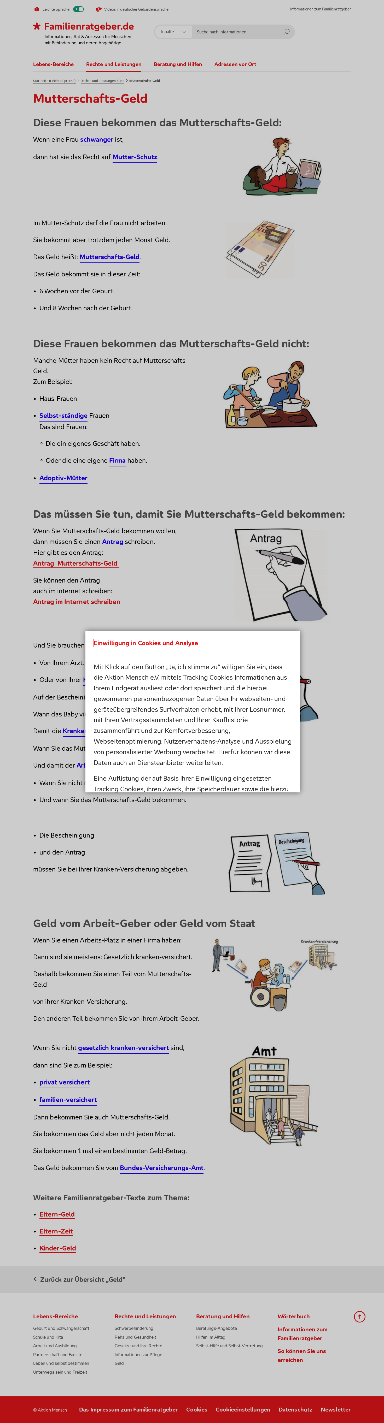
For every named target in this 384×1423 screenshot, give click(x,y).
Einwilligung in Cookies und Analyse (146, 643)
